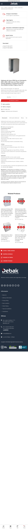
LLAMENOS (5, 330)
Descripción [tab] (4, 118)
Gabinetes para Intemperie (7, 9)
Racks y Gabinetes (19, 7)
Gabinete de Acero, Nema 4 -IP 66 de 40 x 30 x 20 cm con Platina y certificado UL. (6, 237)
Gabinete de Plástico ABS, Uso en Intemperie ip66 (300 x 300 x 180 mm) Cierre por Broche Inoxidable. (20, 237)
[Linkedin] (13, 285)
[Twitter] (5, 285)
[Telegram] (18, 285)
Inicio (2, 7)
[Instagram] (7, 285)
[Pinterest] (10, 285)
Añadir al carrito (15, 100)
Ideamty (21, 341)
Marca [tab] (22, 118)
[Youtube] (16, 285)
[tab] (4, 118)
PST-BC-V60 (18, 175)
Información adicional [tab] (14, 118)
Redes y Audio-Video (9, 7)
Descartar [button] (18, 0)
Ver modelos (9, 167)
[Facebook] (2, 285)
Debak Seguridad (11, 341)
